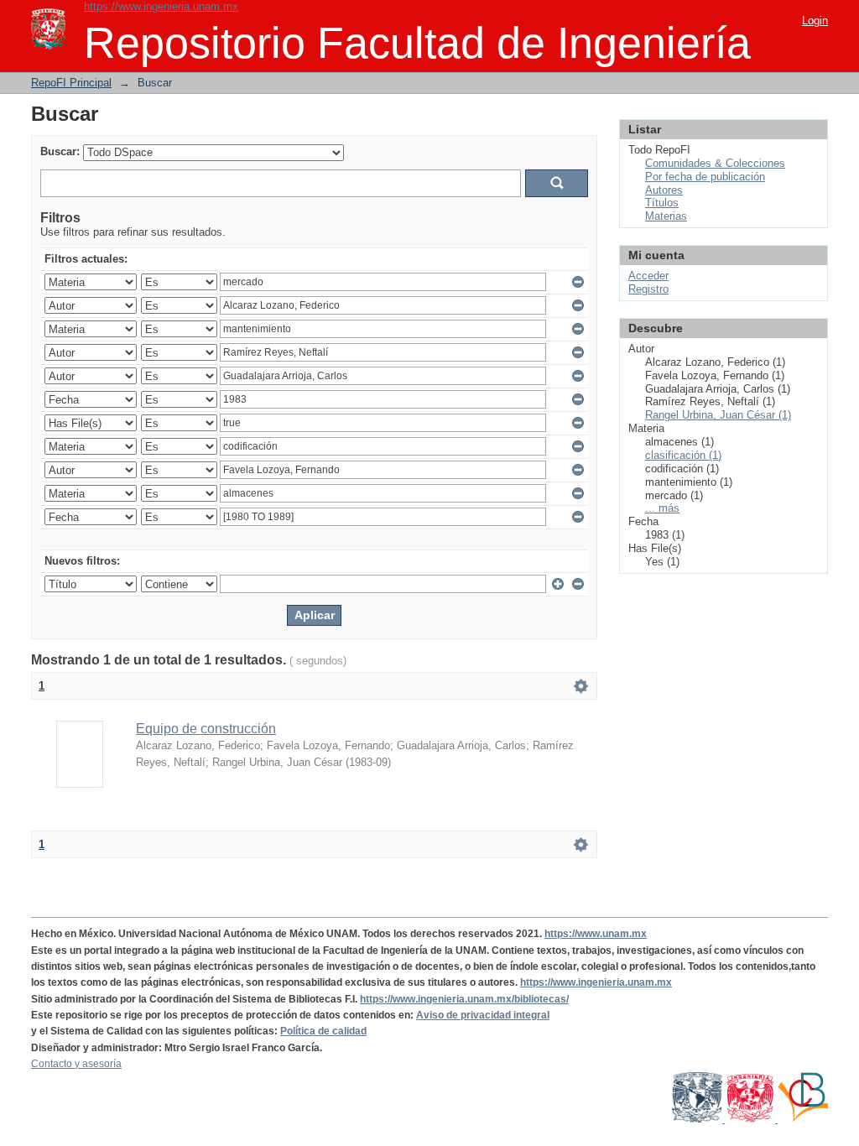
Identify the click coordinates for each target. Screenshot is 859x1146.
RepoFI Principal (71, 82)
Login (815, 20)
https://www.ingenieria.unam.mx (161, 6)
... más (662, 508)
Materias (666, 216)
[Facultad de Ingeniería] (751, 1119)
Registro (648, 289)
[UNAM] (698, 1119)
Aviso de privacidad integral (482, 1015)
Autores (664, 190)
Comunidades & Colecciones (715, 163)
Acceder (648, 275)
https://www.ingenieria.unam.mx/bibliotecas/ (464, 999)
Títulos (662, 202)
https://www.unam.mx (595, 934)
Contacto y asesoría (76, 1064)
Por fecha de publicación (705, 176)
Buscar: (60, 151)
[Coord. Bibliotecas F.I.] (803, 1119)
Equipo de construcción (206, 728)
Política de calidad (323, 1031)
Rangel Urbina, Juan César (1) (718, 415)
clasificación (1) (683, 455)
